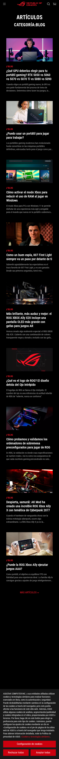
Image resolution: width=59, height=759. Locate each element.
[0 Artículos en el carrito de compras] (54, 4)
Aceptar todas (43, 752)
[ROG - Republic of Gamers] (29, 4)
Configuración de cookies (29, 743)
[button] (4, 4)
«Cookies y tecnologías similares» (35, 736)
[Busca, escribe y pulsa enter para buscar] (48, 4)
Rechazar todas (16, 752)
